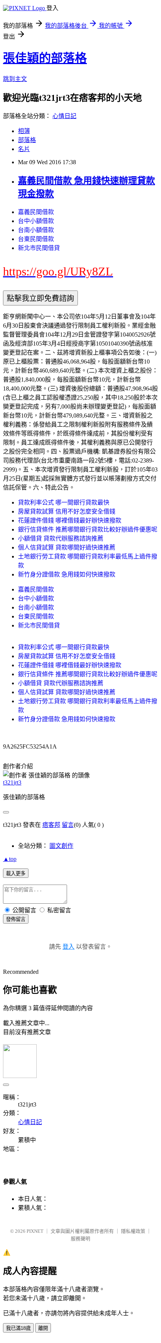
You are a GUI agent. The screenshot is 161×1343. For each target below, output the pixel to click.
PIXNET (35, 1231)
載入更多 (15, 873)
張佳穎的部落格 (45, 58)
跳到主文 (15, 79)
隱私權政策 (133, 1231)
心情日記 (64, 116)
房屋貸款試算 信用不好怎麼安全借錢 (66, 511)
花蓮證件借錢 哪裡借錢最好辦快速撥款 (69, 520)
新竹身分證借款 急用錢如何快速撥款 (66, 574)
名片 (24, 149)
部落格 (27, 140)
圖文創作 (61, 846)
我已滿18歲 (18, 1328)
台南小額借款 (36, 230)
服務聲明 (80, 1238)
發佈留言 (15, 919)
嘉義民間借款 (36, 212)
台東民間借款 (36, 239)
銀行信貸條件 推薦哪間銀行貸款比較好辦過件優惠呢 (87, 529)
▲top (9, 859)
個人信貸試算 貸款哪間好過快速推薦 (66, 547)
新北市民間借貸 (39, 248)
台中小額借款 (36, 221)
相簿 (24, 131)
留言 (68, 825)
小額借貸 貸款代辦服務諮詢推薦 (60, 538)
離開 (43, 1328)
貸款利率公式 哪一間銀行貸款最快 (63, 502)
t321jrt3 (12, 782)
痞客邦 (51, 825)
